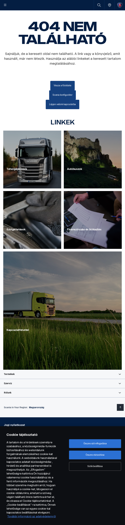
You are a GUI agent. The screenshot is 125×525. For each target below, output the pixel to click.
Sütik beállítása (95, 466)
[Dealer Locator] (109, 5)
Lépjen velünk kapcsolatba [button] (62, 104)
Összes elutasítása (95, 455)
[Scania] (120, 5)
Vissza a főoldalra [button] (62, 85)
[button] (62, 374)
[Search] (99, 5)
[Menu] (5, 5)
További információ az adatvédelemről (31, 516)
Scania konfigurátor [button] (62, 95)
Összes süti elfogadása (95, 443)
